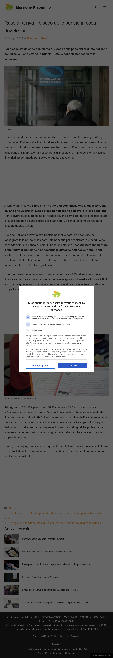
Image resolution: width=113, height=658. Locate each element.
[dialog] (56, 329)
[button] (56, 331)
